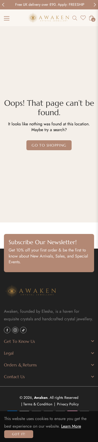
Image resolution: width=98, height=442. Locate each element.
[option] (49, 4)
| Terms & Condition (36, 404)
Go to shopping (49, 145)
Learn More (71, 426)
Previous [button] (3, 5)
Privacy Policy (68, 404)
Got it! (18, 434)
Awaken (41, 397)
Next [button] (95, 5)
